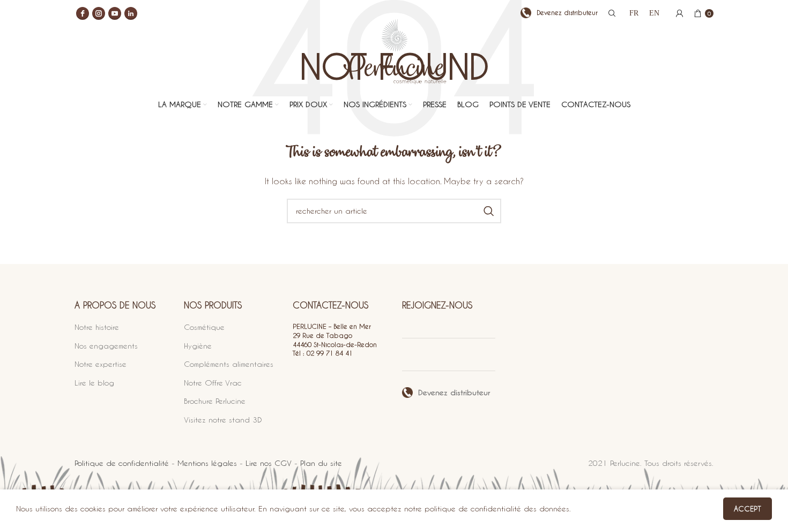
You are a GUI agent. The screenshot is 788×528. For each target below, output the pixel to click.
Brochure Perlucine (215, 400)
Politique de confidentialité (122, 462)
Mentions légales (207, 462)
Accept (747, 508)
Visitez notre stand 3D (223, 419)
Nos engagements (106, 345)
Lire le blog (94, 382)
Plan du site (321, 462)
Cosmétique (204, 326)
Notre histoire (97, 326)
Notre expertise (101, 363)
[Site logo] (394, 60)
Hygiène (198, 345)
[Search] (610, 13)
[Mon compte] (680, 13)
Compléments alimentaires (228, 363)
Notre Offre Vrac (213, 382)
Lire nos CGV (269, 462)
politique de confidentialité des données (497, 508)
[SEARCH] (489, 211)
